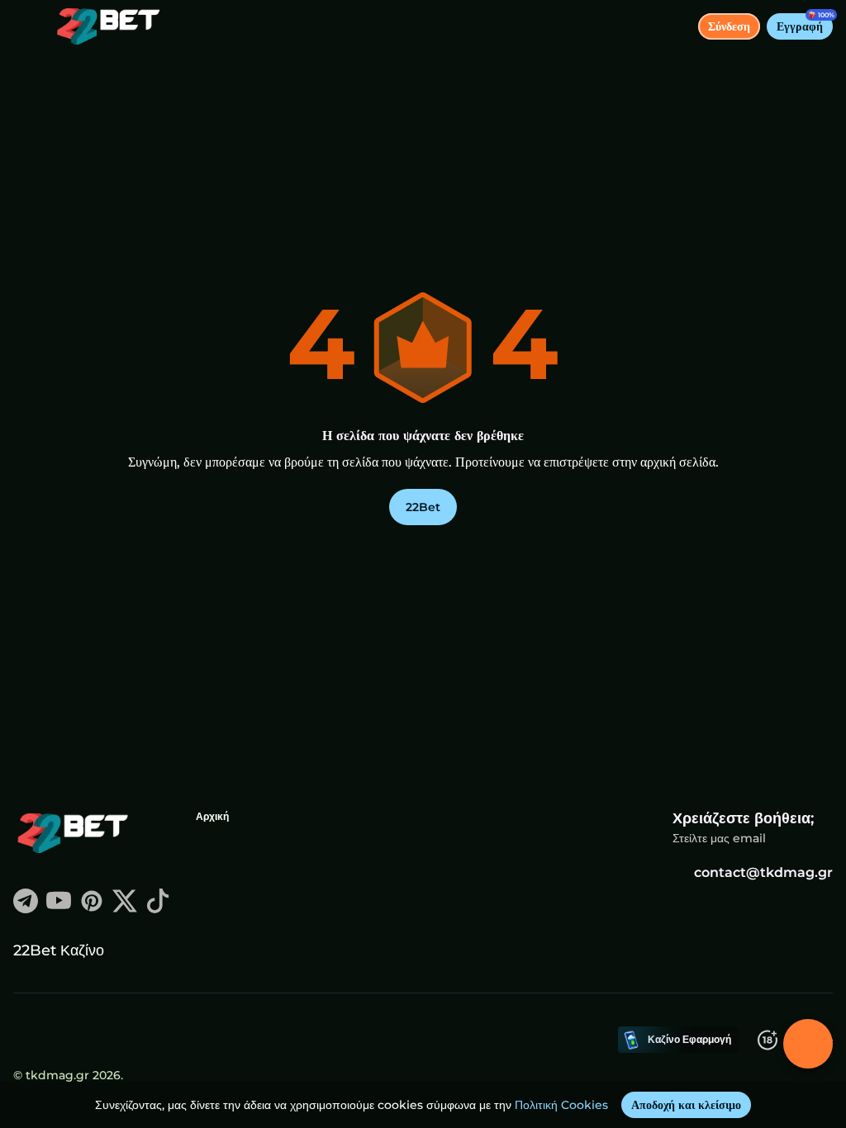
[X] (124, 909)
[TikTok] (157, 909)
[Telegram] (25, 909)
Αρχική (212, 816)
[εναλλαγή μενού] (26, 26)
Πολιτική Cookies (561, 1104)
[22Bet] (75, 834)
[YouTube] (58, 909)
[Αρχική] (102, 26)
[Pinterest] (91, 909)
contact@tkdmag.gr (763, 872)
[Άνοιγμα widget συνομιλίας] (808, 1044)
